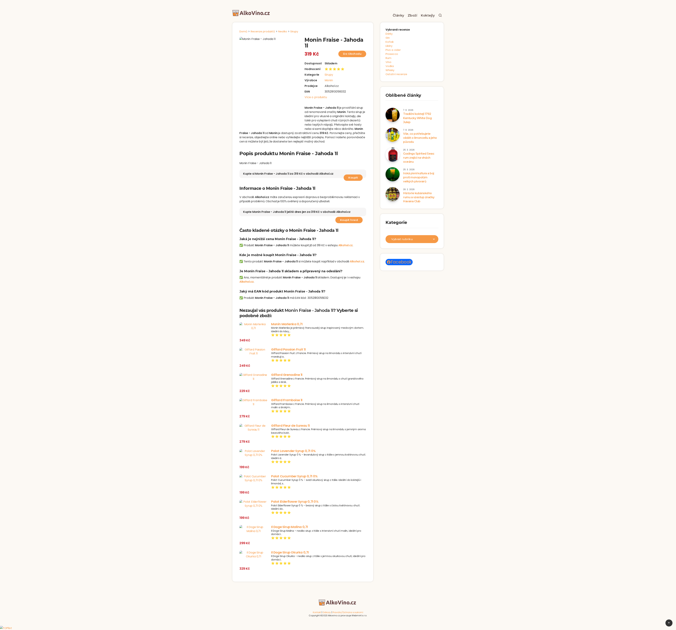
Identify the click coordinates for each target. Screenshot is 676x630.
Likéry (389, 46)
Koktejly (428, 15)
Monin (329, 80)
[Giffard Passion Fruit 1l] (253, 352)
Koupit (353, 177)
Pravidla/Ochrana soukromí (348, 612)
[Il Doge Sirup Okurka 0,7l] (253, 555)
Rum (388, 58)
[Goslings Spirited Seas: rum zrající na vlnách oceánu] (393, 155)
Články (398, 15)
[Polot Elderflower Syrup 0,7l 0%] (253, 504)
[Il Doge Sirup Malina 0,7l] (253, 529)
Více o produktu (316, 97)
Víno (388, 62)
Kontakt (317, 612)
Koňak (390, 42)
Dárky (389, 34)
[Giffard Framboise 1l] (253, 402)
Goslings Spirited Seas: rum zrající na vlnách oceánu (418, 157)
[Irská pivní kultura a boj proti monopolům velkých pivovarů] (393, 174)
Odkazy (327, 612)
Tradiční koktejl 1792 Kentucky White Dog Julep (417, 118)
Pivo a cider (393, 50)
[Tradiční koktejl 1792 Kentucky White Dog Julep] (393, 115)
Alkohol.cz (345, 245)
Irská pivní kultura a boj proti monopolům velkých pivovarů (418, 177)
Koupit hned (349, 220)
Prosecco (392, 54)
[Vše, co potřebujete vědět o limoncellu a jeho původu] (393, 135)
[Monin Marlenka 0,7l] (253, 326)
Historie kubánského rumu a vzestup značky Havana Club (418, 197)
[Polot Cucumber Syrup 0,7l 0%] (253, 478)
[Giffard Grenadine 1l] (253, 377)
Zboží (412, 15)
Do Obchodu (352, 53)
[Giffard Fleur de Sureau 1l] (253, 428)
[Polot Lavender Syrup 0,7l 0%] (253, 453)
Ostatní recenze (396, 74)
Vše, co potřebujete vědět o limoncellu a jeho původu (420, 138)
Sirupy (329, 75)
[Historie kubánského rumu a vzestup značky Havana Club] (393, 194)
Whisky (390, 70)
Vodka (390, 66)
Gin (388, 38)
